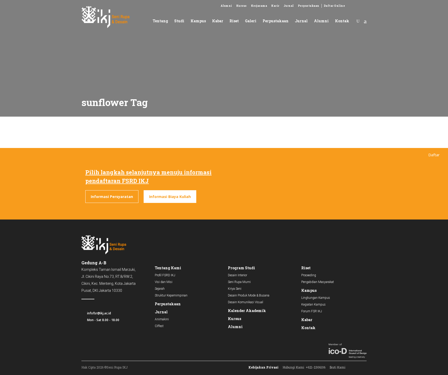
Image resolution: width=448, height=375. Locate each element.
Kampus (309, 290)
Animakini (162, 319)
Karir (275, 6)
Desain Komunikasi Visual (245, 302)
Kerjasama (259, 6)
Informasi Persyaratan (112, 196)
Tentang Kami (168, 267)
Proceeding (308, 275)
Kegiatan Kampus (313, 304)
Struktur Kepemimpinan (171, 295)
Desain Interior (237, 275)
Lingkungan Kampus (315, 298)
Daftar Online (334, 6)
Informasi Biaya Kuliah (170, 196)
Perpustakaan (308, 6)
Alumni (226, 6)
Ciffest (159, 326)
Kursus (241, 6)
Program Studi (241, 267)
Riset (306, 267)
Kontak (308, 327)
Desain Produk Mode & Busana (248, 295)
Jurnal (289, 6)
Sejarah (160, 289)
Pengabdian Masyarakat (317, 282)
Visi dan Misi (163, 282)
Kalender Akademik (247, 310)
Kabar (306, 319)
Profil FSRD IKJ (165, 275)
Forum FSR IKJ (311, 311)
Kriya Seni (234, 289)
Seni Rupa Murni (239, 282)
